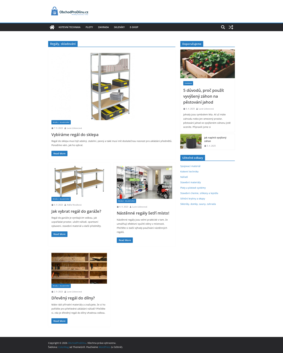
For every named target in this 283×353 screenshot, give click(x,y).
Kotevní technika (69, 27)
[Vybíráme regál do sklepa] (111, 86)
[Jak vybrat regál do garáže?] (79, 181)
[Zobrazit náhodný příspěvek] (231, 27)
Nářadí (184, 176)
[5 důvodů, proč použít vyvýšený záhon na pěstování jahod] (207, 63)
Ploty (89, 27)
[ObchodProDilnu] (52, 27)
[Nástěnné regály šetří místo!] (144, 182)
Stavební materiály (190, 182)
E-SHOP (134, 27)
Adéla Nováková (74, 204)
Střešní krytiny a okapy (192, 198)
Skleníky (119, 27)
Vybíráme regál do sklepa (75, 134)
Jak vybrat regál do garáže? (76, 211)
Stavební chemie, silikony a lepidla (199, 193)
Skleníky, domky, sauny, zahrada (198, 204)
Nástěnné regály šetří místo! (143, 213)
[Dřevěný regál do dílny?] (79, 268)
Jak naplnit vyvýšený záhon (215, 139)
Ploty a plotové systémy (193, 187)
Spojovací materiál (190, 166)
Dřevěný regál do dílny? (73, 298)
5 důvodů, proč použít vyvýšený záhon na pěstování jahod (203, 96)
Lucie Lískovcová (74, 128)
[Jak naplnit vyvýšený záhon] (191, 142)
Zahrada (103, 27)
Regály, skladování (61, 122)
